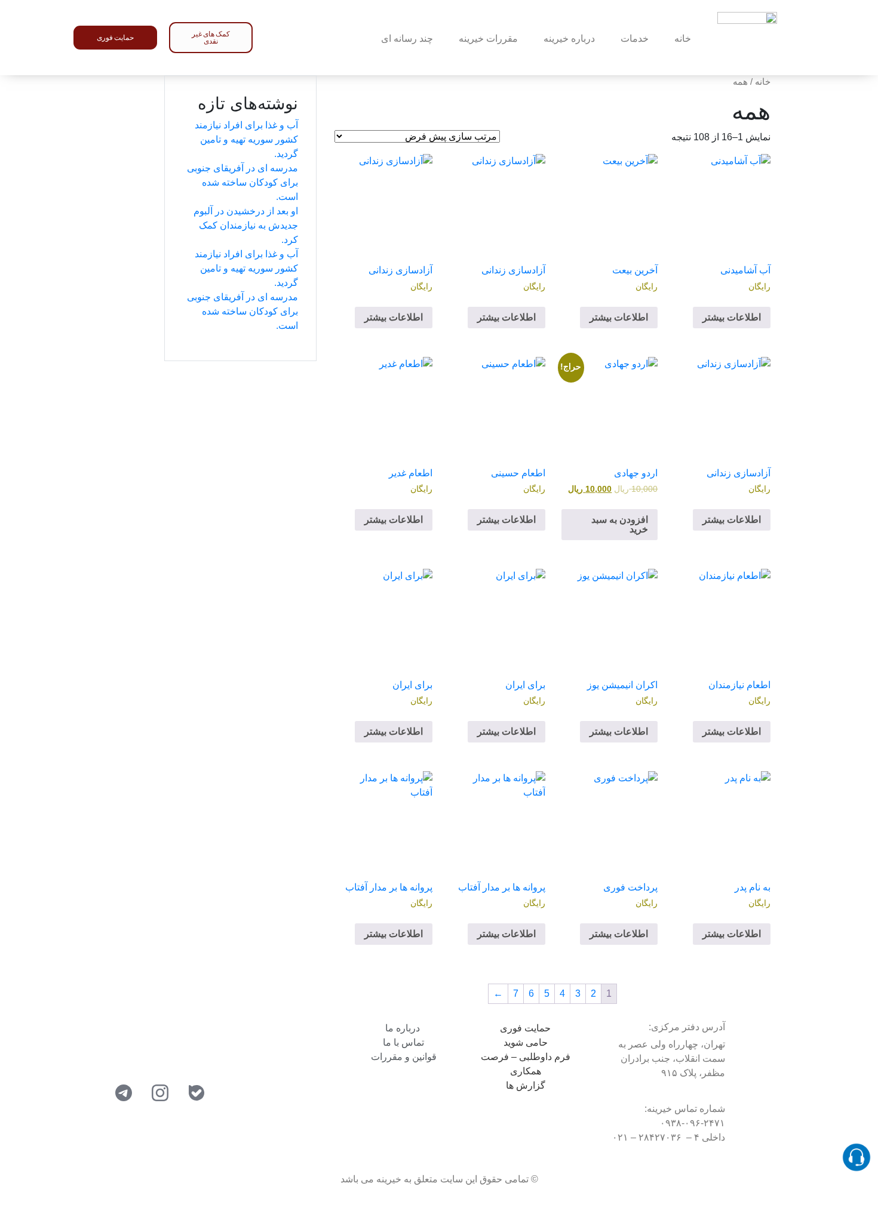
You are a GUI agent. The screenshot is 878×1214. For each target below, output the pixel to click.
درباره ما (403, 1028)
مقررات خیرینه (488, 38)
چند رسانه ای (407, 38)
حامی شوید (526, 1042)
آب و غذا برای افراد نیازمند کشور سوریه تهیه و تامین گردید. (246, 139)
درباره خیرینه (569, 38)
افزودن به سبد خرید (619, 524)
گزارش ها (525, 1085)
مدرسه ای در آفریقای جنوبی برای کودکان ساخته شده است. (242, 182)
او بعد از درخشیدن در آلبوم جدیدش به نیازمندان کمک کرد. (246, 225)
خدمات (635, 38)
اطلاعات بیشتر (731, 317)
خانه (682, 38)
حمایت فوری (525, 1028)
